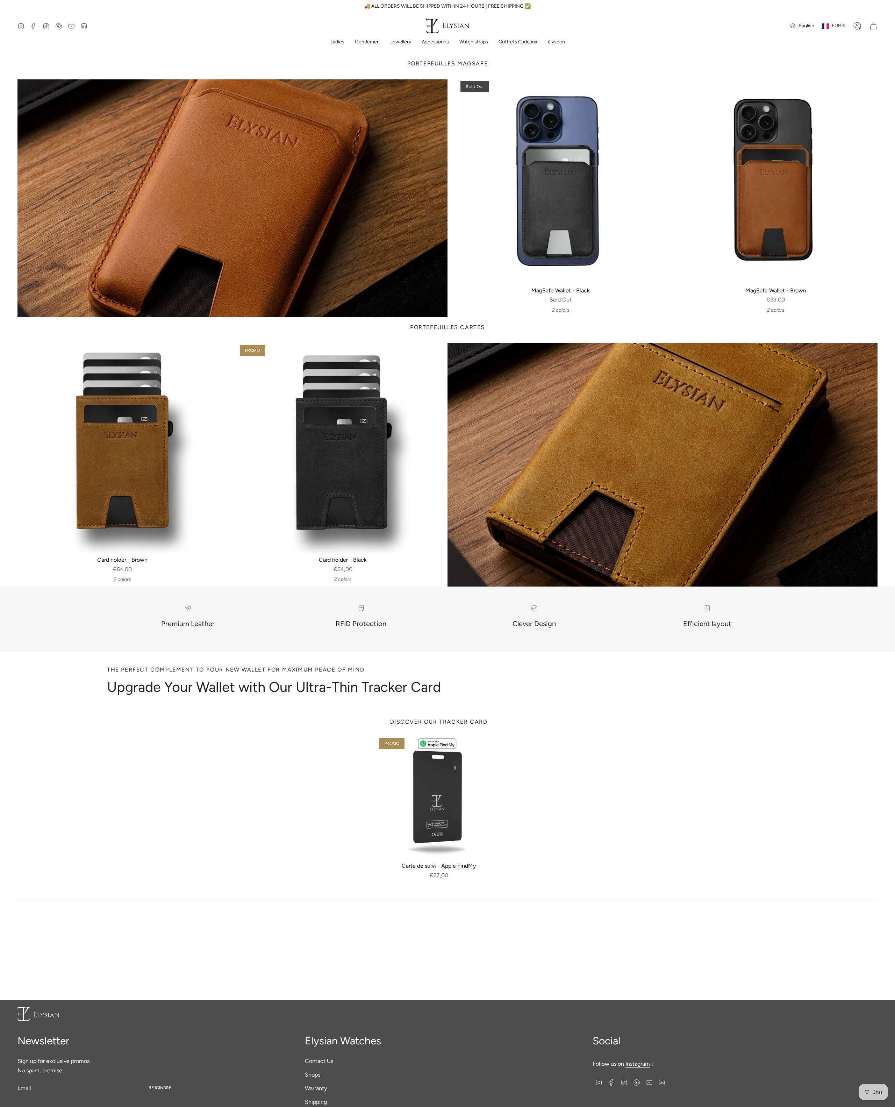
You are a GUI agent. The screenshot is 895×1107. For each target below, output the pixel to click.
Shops (312, 1074)
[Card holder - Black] (343, 448)
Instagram (637, 1063)
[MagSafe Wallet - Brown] (776, 181)
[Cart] (873, 26)
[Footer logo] (38, 1014)
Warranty (316, 1088)
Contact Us (319, 1061)
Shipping (316, 1102)
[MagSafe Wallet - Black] (561, 181)
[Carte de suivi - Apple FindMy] (439, 797)
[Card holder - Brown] (122, 448)
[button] (337, 42)
